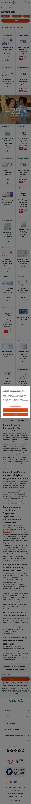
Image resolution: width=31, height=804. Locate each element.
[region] (15, 402)
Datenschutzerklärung (13, 401)
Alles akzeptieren (15, 414)
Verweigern (15, 410)
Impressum (20, 401)
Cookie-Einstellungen (15, 406)
